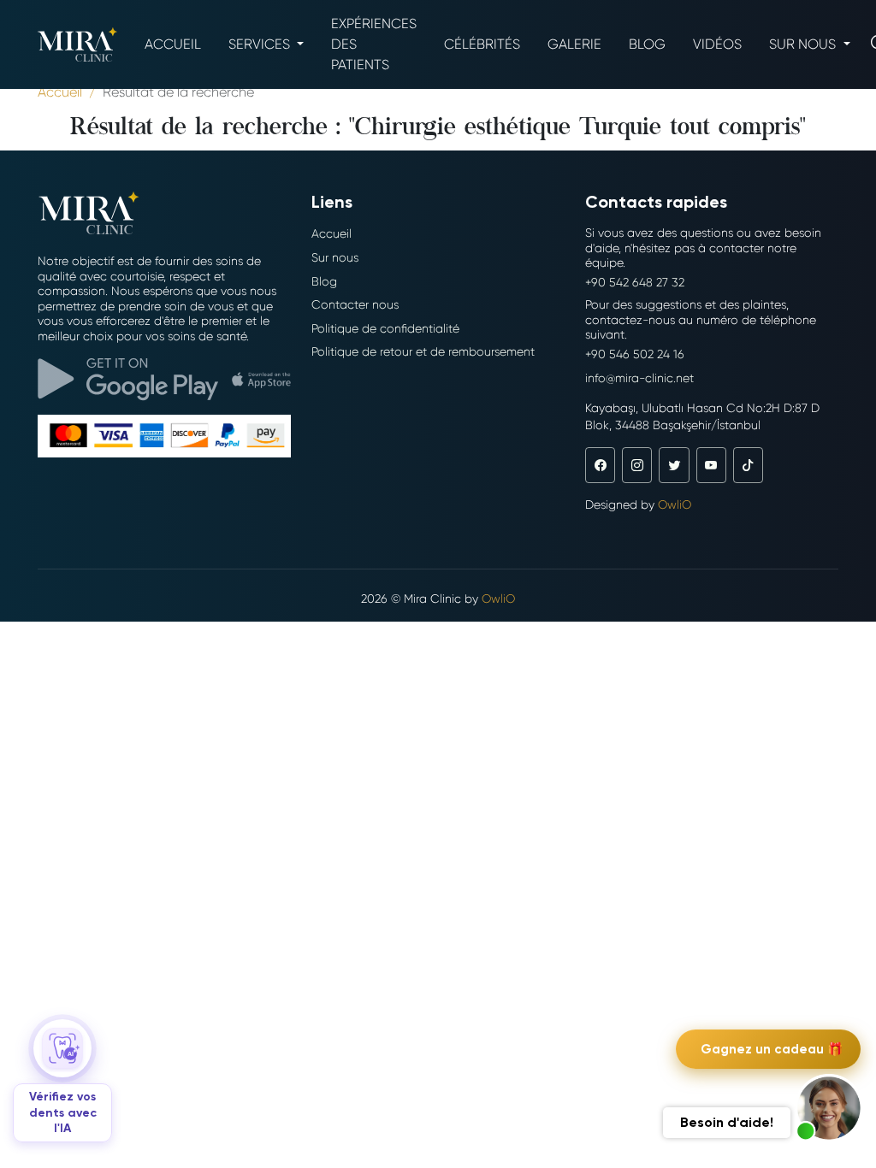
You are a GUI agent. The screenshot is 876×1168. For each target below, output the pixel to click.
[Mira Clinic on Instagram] (637, 465)
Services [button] (260, 44)
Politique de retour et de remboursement (423, 351)
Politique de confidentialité (385, 328)
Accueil (173, 44)
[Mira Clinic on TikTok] (748, 465)
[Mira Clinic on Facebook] (600, 465)
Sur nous (334, 257)
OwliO (674, 504)
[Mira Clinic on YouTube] (711, 465)
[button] (829, 1108)
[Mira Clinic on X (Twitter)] (674, 465)
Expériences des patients (374, 44)
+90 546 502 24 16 (634, 354)
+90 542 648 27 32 (634, 282)
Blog (647, 44)
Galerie (574, 44)
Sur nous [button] (804, 44)
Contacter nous (355, 304)
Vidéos (717, 44)
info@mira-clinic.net (639, 378)
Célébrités (482, 44)
